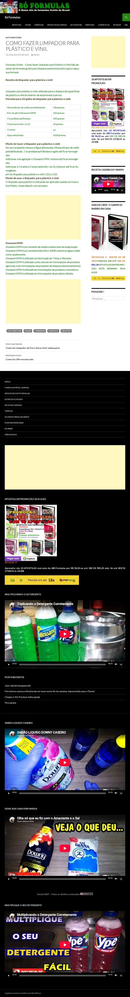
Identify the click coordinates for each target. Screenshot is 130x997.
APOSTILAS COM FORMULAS (17, 393)
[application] (108, 184)
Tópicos (9, 411)
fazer (28, 331)
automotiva (14, 331)
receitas (66, 331)
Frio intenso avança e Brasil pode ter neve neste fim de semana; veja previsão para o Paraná (49, 691)
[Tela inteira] (122, 190)
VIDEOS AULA (11, 434)
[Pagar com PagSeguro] (107, 123)
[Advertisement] (43, 217)
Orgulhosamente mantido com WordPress (23, 993)
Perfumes (89, 25)
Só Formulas (12, 17)
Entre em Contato (14, 399)
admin (36, 55)
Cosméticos (103, 25)
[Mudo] (117, 190)
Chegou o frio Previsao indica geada (22, 697)
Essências (39, 25)
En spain (9, 428)
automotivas (13, 37)
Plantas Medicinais (14, 423)
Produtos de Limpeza (57, 25)
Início (7, 381)
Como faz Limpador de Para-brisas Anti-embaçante (33, 346)
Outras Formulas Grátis (17, 417)
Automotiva (76, 25)
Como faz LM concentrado (19, 357)
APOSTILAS (16, 25)
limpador (40, 331)
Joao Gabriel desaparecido (18, 685)
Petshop (117, 25)
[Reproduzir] (95, 190)
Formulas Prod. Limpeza (17, 387)
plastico (53, 331)
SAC (126, 25)
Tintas (28, 25)
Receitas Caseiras (13, 405)
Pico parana (10, 702)
